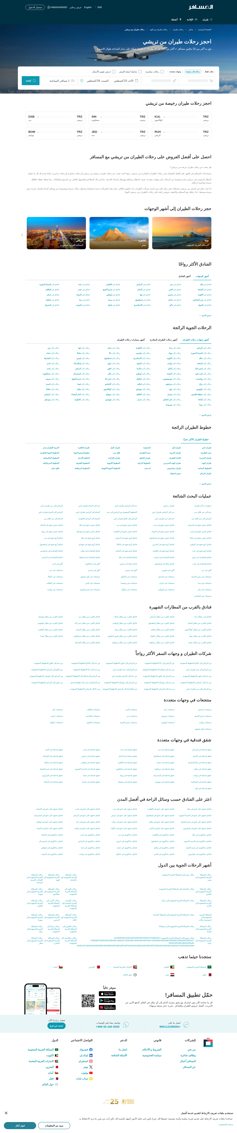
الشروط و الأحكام (151, 1049)
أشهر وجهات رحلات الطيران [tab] (196, 339)
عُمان (51, 1072)
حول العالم (48, 1084)
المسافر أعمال (188, 1061)
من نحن (192, 1049)
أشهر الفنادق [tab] (185, 276)
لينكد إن (84, 1055)
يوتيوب (84, 1072)
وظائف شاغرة (188, 1055)
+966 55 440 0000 (107, 1026)
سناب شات (82, 1078)
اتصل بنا (123, 1049)
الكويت (50, 1055)
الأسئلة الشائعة (119, 1055)
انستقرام (83, 1061)
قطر (51, 1078)
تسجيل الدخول (35, 7)
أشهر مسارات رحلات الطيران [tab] (131, 339)
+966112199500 (170, 1026)
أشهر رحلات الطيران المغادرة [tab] (163, 339)
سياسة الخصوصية (151, 1055)
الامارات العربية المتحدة (41, 1061)
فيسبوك (83, 1049)
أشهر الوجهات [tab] (202, 276)
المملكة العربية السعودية (41, 1049)
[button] (209, 71)
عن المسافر (189, 1067)
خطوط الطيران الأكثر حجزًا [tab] (196, 439)
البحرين (50, 1067)
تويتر (85, 1067)
